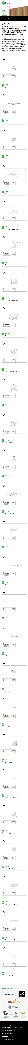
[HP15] (3, 58)
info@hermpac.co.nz (13, 1029)
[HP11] (3, 520)
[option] (14, 11)
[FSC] (16, 1014)
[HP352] (3, 414)
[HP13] (3, 591)
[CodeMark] (10, 994)
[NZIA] (14, 1007)
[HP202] (3, 911)
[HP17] (3, 129)
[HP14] (3, 627)
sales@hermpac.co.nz (10, 1030)
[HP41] (3, 769)
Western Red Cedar (9, 26)
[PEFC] (23, 1014)
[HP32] (3, 662)
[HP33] (3, 698)
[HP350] (3, 343)
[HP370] (3, 449)
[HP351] (3, 378)
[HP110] (3, 840)
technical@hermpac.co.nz (17, 1027)
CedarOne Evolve (6, 31)
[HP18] (3, 165)
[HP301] (3, 236)
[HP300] (3, 200)
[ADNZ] (7, 1014)
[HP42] (3, 804)
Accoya (18, 31)
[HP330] (3, 307)
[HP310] (3, 272)
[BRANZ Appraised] (21, 994)
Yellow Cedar (22, 26)
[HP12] (3, 556)
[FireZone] (14, 1001)
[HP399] (3, 485)
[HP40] (3, 733)
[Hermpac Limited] (7, 3)
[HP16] (3, 94)
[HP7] (3, 947)
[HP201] (3, 875)
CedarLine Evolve (10, 29)
